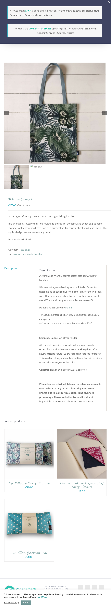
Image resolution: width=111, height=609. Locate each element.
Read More (42, 597)
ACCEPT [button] (26, 603)
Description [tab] (10, 268)
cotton (17, 253)
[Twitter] (87, 588)
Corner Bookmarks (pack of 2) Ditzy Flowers (81, 485)
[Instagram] (94, 588)
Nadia (68, 307)
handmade (27, 253)
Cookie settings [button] (11, 602)
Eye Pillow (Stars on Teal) (29, 553)
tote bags (39, 253)
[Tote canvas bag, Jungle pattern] (55, 113)
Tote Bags (25, 249)
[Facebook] (80, 588)
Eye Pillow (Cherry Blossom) (29, 483)
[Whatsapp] (101, 588)
